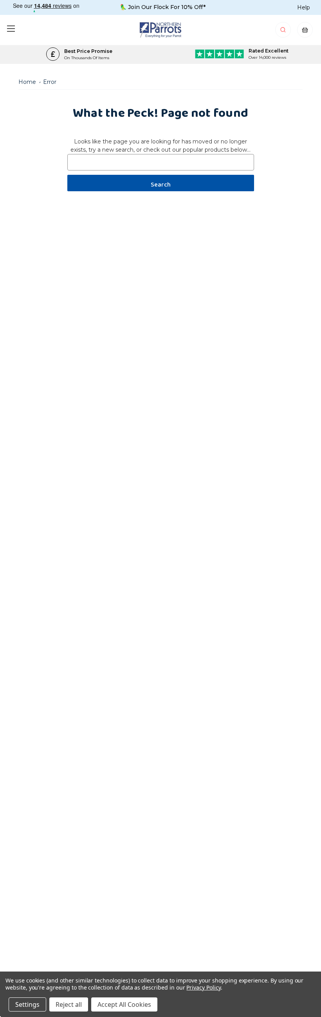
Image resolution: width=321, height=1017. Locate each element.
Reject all (69, 1004)
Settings (27, 1004)
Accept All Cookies (124, 1004)
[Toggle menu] (11, 28)
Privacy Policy (203, 987)
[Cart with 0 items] (305, 32)
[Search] (284, 32)
